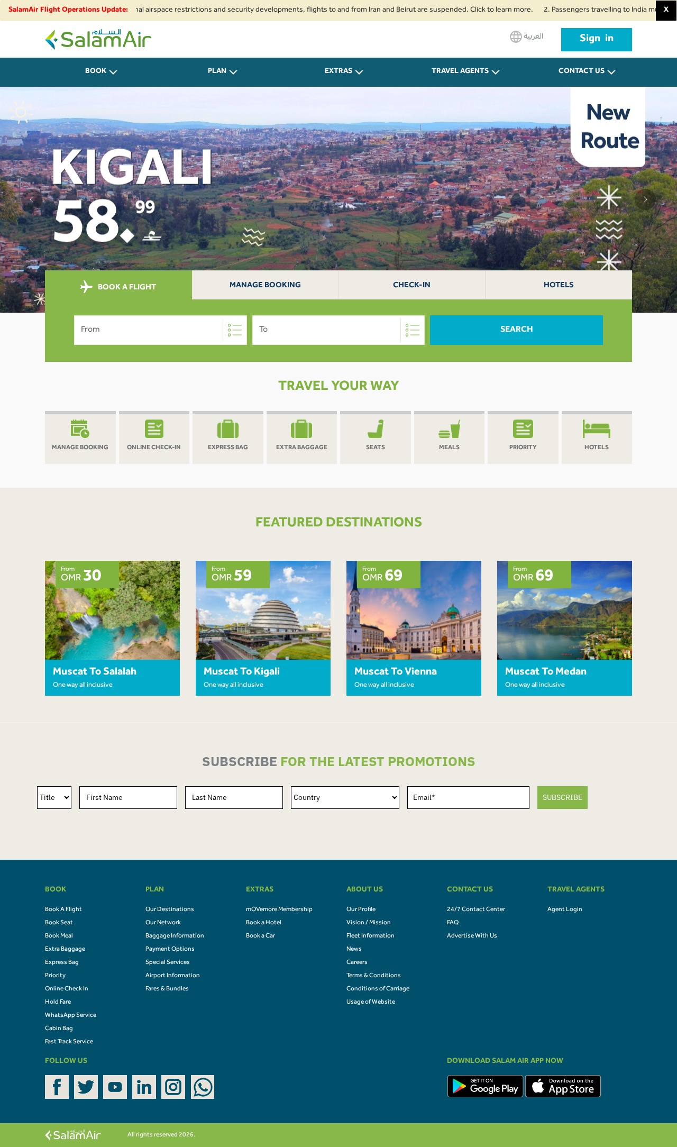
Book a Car (260, 936)
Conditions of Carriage (377, 989)
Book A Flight (63, 910)
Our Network (163, 923)
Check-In (412, 286)
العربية (532, 37)
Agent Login (564, 910)
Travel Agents (460, 72)
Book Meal (59, 936)
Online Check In (66, 989)
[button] (31, 199)
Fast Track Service (69, 1042)
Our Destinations (169, 910)
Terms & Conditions (373, 976)
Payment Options (170, 949)
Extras (338, 72)
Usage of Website (370, 1002)
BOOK (95, 72)
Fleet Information (370, 936)
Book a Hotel (263, 923)
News (354, 949)
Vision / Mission (368, 923)
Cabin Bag (59, 1029)
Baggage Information (174, 936)
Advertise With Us (472, 936)
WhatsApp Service (70, 1016)
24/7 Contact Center (476, 910)
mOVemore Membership (279, 910)
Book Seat (59, 923)
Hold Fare (58, 1002)
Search (516, 330)
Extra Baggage (65, 949)
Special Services (167, 963)
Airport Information (172, 976)
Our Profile (361, 910)
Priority (55, 976)
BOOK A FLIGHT (126, 288)
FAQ (453, 923)
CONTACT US (582, 72)
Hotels (559, 286)
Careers (357, 963)
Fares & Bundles (167, 989)
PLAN (217, 72)
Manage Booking (265, 286)
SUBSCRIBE (562, 797)
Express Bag (62, 963)
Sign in (597, 39)
